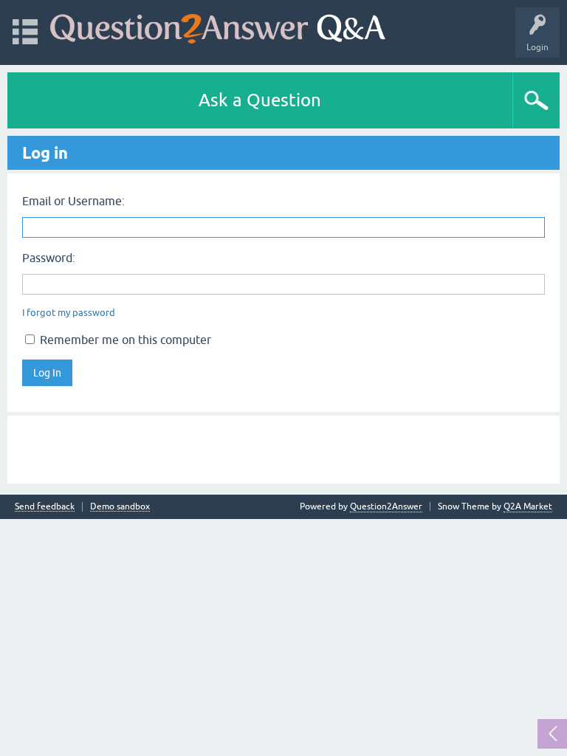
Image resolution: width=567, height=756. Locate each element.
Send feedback (45, 507)
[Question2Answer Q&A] (217, 25)
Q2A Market (528, 506)
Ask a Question (260, 100)
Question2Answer (386, 506)
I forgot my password (68, 312)
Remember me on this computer (124, 339)
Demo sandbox (120, 507)
